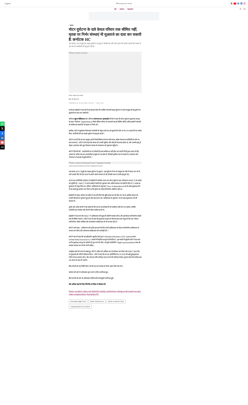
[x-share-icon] (2, 129)
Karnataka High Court (78, 301)
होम (115, 9)
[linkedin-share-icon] (2, 139)
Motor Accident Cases (116, 301)
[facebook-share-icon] (2, 134)
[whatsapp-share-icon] (2, 125)
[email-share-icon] (2, 143)
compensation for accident (80, 307)
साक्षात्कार (130, 9)
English (8, 3)
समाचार (122, 9)
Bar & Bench (74, 99)
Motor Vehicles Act (97, 301)
